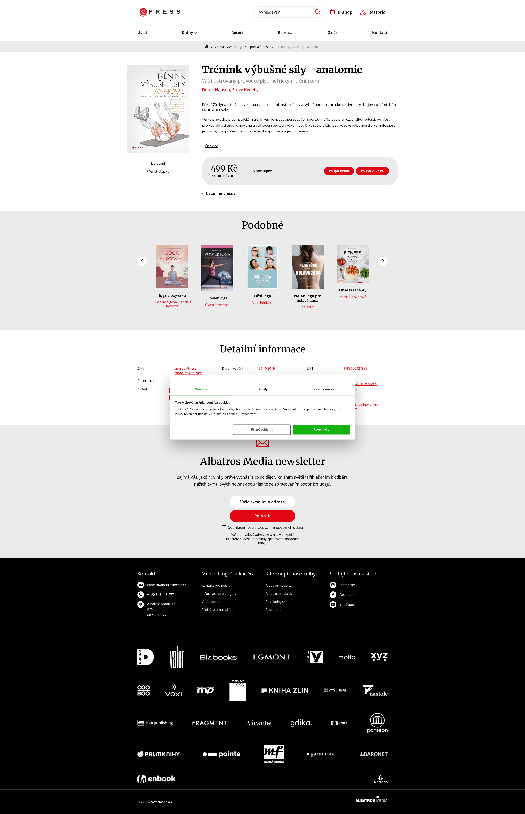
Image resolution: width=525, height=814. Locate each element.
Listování (158, 163)
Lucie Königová (165, 302)
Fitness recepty (353, 290)
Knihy (187, 32)
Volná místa (211, 601)
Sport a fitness (259, 47)
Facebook (347, 594)
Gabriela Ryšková (178, 304)
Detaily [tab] (263, 389)
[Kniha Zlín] (284, 690)
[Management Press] (205, 690)
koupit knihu (339, 171)
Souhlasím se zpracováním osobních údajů (265, 527)
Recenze (285, 32)
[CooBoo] (143, 690)
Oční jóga (262, 295)
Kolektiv (307, 307)
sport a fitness (185, 368)
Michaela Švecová (352, 296)
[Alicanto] (258, 723)
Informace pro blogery (219, 593)
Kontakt (380, 32)
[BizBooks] (218, 657)
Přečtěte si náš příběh (218, 609)
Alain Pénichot (263, 302)
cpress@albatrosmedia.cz (166, 585)
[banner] (160, 12)
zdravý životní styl (188, 373)
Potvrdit (262, 516)
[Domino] (145, 657)
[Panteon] (377, 723)
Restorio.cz (274, 609)
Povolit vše (321, 429)
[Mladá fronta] (273, 754)
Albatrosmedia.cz (279, 585)
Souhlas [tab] (201, 389)
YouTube (347, 604)
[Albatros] (314, 657)
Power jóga (217, 297)
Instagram (348, 585)
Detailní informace (220, 193)
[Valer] (177, 657)
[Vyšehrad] (336, 690)
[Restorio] (381, 779)
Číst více (211, 146)
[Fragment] (209, 723)
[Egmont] (272, 657)
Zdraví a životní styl (228, 47)
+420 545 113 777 (160, 594)
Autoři (237, 32)
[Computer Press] (237, 690)
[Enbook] (156, 779)
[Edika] (301, 723)
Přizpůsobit (259, 429)
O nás (332, 32)
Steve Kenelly (245, 89)
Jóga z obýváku (172, 295)
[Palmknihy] (158, 754)
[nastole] (375, 690)
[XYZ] (379, 657)
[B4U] (155, 723)
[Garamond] (321, 754)
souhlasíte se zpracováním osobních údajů (289, 484)
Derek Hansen (216, 89)
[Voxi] (173, 690)
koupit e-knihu (372, 171)
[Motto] (347, 657)
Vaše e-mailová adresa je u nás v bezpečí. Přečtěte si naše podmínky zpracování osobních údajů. (262, 539)
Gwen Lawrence (217, 304)
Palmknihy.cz (275, 601)
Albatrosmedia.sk (279, 593)
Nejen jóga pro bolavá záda (307, 298)
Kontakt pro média (216, 585)
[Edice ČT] (339, 723)
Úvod (142, 32)
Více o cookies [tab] (324, 389)
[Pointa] (221, 754)
